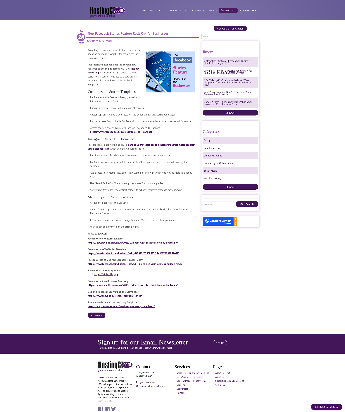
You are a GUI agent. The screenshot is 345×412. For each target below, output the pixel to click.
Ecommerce (182, 388)
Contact (212, 10)
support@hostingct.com (151, 386)
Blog (186, 10)
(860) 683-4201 (147, 382)
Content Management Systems (191, 380)
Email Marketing (212, 148)
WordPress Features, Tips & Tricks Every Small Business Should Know (228, 93)
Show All (230, 112)
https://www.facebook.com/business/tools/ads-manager (121, 131)
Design (207, 140)
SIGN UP (220, 343)
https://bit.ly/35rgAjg (106, 274)
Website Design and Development (193, 372)
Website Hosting (212, 178)
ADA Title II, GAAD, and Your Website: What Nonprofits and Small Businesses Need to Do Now (227, 82)
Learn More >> (104, 400)
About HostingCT (223, 372)
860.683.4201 (229, 10)
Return (97, 315)
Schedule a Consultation (230, 28)
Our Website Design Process (190, 376)
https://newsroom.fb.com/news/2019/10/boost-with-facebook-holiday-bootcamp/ (133, 242)
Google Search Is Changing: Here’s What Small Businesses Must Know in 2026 (228, 103)
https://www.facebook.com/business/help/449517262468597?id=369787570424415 (134, 253)
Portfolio (181, 392)
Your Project (182, 384)
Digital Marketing (213, 155)
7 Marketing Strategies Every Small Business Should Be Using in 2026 (227, 62)
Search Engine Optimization (218, 163)
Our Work (175, 10)
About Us (148, 10)
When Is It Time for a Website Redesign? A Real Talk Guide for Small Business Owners (228, 71)
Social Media (210, 170)
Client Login (248, 10)
